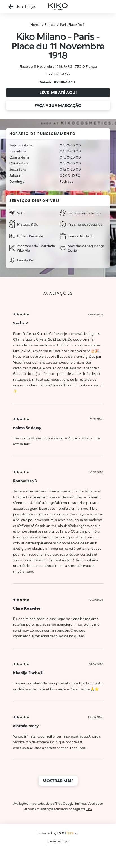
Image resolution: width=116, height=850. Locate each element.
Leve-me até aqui (58, 92)
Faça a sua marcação (58, 105)
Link (89, 809)
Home (35, 24)
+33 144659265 (58, 74)
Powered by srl (57, 833)
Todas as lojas (58, 841)
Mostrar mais (58, 780)
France (50, 24)
